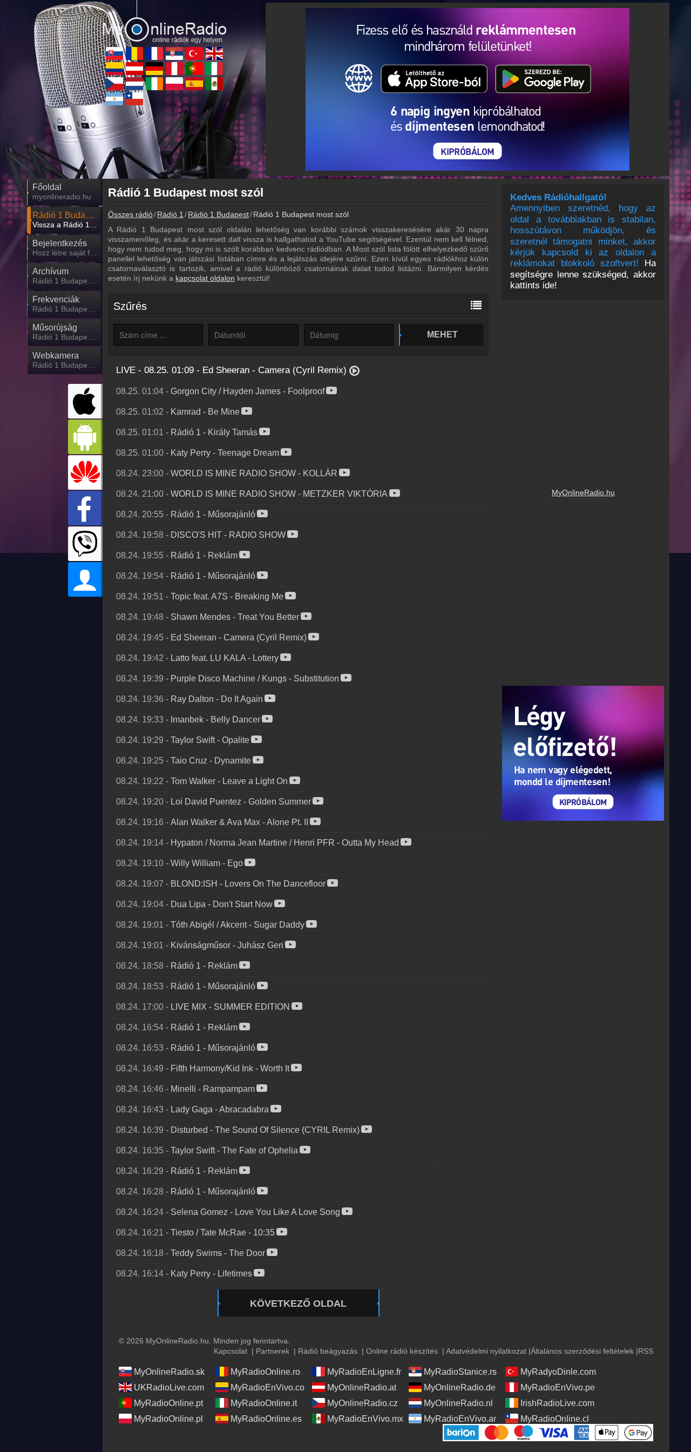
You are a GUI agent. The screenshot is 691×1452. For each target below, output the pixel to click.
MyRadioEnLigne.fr (364, 1371)
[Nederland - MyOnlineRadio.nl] (134, 83)
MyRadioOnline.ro (265, 1371)
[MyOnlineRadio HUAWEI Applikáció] (85, 472)
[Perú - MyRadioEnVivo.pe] (174, 68)
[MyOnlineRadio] (165, 21)
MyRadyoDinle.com (558, 1371)
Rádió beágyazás (327, 1351)
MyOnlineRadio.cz (362, 1403)
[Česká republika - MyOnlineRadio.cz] (114, 83)
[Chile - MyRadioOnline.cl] (134, 98)
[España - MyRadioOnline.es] (194, 83)
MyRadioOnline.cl (554, 1418)
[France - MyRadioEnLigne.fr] (154, 53)
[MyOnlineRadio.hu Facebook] (85, 508)
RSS (645, 1351)
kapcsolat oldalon (205, 278)
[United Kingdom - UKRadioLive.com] (214, 53)
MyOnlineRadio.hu (583, 492)
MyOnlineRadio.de (460, 1387)
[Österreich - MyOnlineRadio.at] (134, 68)
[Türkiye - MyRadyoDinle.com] (194, 53)
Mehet (442, 334)
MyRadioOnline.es (266, 1418)
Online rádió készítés (402, 1351)
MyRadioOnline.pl (168, 1418)
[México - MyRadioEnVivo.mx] (214, 83)
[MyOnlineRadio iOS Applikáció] (85, 401)
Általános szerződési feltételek (582, 1351)
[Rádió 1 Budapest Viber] (85, 543)
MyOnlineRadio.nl (458, 1403)
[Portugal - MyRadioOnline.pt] (194, 68)
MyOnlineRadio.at (361, 1387)
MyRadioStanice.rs (460, 1371)
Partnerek (272, 1351)
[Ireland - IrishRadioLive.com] (154, 83)
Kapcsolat (230, 1351)
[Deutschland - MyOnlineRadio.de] (154, 68)
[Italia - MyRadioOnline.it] (214, 68)
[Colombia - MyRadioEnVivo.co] (114, 68)
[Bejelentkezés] (85, 579)
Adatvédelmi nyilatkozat (486, 1351)
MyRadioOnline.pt (168, 1403)
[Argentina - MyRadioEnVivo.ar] (114, 98)
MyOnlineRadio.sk (169, 1371)
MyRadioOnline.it (264, 1403)
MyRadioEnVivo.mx (365, 1418)
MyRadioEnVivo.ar (460, 1418)
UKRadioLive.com (169, 1387)
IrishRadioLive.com (557, 1403)
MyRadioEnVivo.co (267, 1387)
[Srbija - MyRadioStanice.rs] (174, 53)
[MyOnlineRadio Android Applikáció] (85, 437)
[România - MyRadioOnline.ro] (134, 53)
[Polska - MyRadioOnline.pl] (174, 83)
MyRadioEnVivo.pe (557, 1387)
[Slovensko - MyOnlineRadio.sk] (114, 53)
